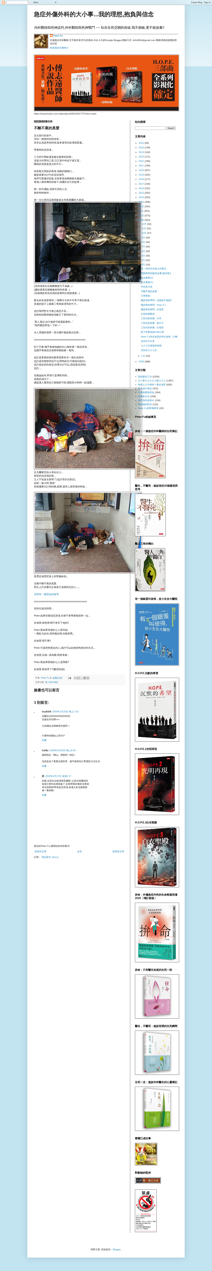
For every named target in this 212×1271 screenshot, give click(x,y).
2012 (142, 206)
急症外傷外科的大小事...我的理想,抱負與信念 (94, 14)
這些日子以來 (148, 341)
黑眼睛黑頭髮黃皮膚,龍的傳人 (156, 273)
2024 (142, 152)
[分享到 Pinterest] (88, 678)
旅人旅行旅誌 (51, 682)
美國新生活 (144, 396)
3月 (143, 264)
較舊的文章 (118, 851)
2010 (142, 215)
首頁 (79, 851)
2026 (142, 143)
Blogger (117, 1249)
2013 (142, 202)
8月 (143, 242)
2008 (142, 361)
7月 (143, 246)
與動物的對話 (145, 404)
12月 (144, 224)
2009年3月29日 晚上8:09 (63, 750)
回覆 (44, 740)
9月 (143, 237)
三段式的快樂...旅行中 (152, 323)
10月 (144, 233)
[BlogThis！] (78, 678)
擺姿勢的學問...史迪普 (152, 309)
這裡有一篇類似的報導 (46, 594)
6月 (143, 251)
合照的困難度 (148, 314)
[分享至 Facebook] (84, 678)
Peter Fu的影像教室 (148, 408)
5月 (143, 255)
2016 (142, 188)
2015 (142, 192)
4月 (143, 260)
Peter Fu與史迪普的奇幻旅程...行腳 (159, 336)
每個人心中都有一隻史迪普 (152, 384)
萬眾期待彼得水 (146, 400)
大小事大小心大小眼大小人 (152, 380)
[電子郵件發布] (69, 678)
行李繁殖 (145, 295)
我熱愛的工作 (145, 376)
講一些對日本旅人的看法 (153, 268)
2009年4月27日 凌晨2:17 (58, 776)
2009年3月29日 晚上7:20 (65, 711)
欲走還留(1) (147, 282)
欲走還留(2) (147, 277)
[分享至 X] (81, 678)
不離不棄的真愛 (149, 291)
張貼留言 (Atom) (50, 857)
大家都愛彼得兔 (146, 392)
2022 (142, 161)
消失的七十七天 (149, 350)
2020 (142, 170)
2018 (142, 179)
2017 (142, 183)
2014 (142, 197)
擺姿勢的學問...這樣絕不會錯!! (156, 300)
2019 (142, 174)
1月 (143, 356)
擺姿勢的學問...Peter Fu (153, 305)
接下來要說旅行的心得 (152, 332)
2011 (141, 211)
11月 (144, 228)
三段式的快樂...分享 (151, 318)
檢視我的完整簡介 (59, 47)
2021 (142, 165)
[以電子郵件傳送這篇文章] (75, 678)
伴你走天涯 (146, 286)
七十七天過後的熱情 (151, 345)
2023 (142, 156)
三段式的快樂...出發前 (152, 327)
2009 (142, 220)
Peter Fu (58, 35)
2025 (142, 147)
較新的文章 (40, 851)
